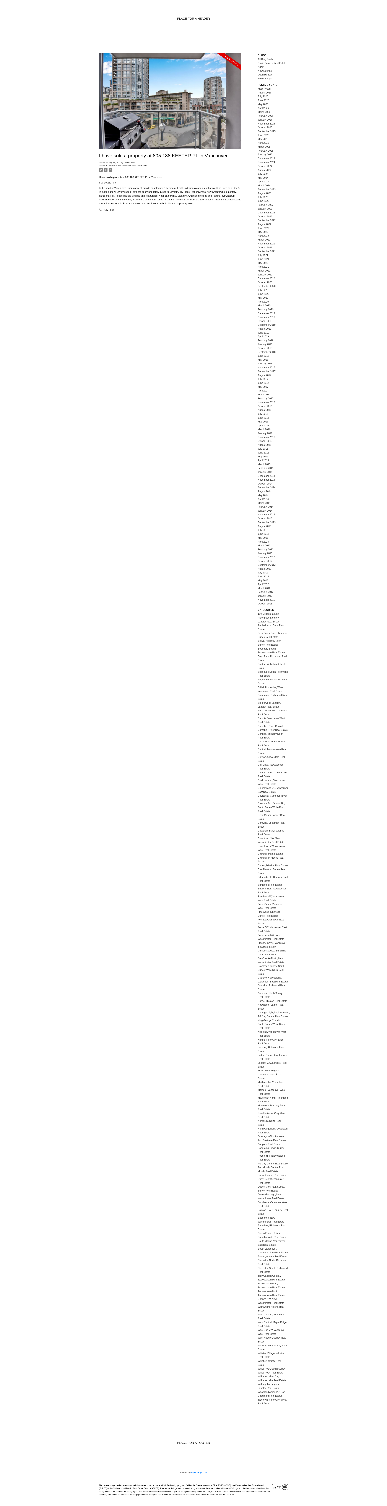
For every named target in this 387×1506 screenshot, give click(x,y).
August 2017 (264, 375)
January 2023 (265, 209)
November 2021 (266, 243)
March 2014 (264, 503)
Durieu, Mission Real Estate (273, 865)
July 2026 (263, 96)
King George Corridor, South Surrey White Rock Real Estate (271, 1024)
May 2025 (263, 139)
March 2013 (264, 545)
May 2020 (263, 297)
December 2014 (266, 476)
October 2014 (265, 483)
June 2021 (263, 259)
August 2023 (264, 193)
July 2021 (263, 255)
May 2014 (263, 495)
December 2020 (266, 278)
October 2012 (265, 561)
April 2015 (263, 460)
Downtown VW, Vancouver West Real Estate (127, 166)
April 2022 (263, 236)
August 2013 (264, 526)
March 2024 (264, 185)
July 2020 (263, 290)
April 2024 (263, 181)
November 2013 (266, 514)
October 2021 (265, 247)
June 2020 (263, 294)
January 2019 (265, 344)
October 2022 (265, 216)
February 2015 (265, 468)
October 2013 (265, 518)
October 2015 (265, 441)
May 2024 (263, 178)
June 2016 (263, 418)
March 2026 (264, 112)
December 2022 (266, 212)
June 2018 (263, 356)
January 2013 (265, 553)
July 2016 (263, 414)
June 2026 (263, 100)
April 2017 (263, 390)
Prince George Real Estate (272, 1175)
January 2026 (265, 119)
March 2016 (264, 429)
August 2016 (264, 410)
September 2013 (267, 522)
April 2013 (263, 541)
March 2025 (264, 147)
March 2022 (264, 239)
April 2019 (263, 336)
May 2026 (263, 104)
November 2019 (266, 317)
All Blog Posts (265, 59)
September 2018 (267, 352)
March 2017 (264, 394)
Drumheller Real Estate (270, 854)
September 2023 (267, 189)
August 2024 (264, 170)
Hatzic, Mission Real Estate (272, 1001)
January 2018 (265, 363)
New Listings (265, 71)
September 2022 (267, 220)
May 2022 (263, 232)
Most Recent (264, 88)
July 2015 (263, 448)
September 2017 (267, 371)
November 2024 (266, 162)
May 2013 (263, 538)
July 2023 (263, 197)
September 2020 (267, 286)
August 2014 (264, 491)
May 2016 (263, 421)
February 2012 (265, 592)
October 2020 (265, 282)
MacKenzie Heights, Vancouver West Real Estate (269, 1074)
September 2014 (267, 487)
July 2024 (263, 174)
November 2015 (266, 437)
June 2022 (263, 228)
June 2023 (263, 201)
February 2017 (265, 398)
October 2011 (265, 603)
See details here (108, 182)
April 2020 (263, 301)
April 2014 (263, 499)
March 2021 (264, 270)
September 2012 (267, 565)
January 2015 (265, 472)
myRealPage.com (199, 1472)
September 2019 (267, 325)
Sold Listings (265, 78)
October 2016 (265, 406)
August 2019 (264, 328)
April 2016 (263, 425)
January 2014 (265, 510)
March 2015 (264, 464)
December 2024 (266, 158)
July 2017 (263, 379)
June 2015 (263, 452)
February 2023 (265, 205)
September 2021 (267, 251)
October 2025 (265, 127)
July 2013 (263, 530)
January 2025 (265, 154)
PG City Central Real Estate (273, 1163)
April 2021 (263, 266)
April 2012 (263, 584)
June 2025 (263, 135)
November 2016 (266, 402)
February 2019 (265, 340)
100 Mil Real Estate (268, 613)
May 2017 (263, 387)
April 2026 (263, 108)
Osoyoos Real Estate (269, 1144)
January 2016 (265, 433)
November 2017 (266, 367)
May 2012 (263, 580)
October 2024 (265, 166)
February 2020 (265, 309)
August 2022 (264, 224)
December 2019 (266, 313)
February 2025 (265, 150)
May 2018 (263, 359)
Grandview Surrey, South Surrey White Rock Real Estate (271, 970)
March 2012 (264, 588)
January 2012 (265, 596)
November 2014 (266, 479)
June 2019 (263, 332)
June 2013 (263, 534)
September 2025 (267, 131)
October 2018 (265, 348)
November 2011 (266, 600)
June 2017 (263, 383)
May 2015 (263, 456)
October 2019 (265, 321)
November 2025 (266, 123)
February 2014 (265, 507)
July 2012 (263, 572)
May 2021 (263, 263)
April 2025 (263, 143)
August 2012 (264, 569)
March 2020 (264, 305)
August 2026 (264, 92)
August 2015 (264, 445)
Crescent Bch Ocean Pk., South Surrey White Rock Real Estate (271, 807)
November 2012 (266, 557)
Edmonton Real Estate (270, 885)
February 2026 (265, 116)
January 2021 (265, 274)
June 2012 (263, 576)
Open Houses (265, 74)
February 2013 (265, 549)
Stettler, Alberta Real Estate (272, 1256)
